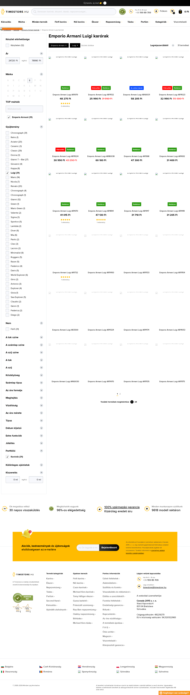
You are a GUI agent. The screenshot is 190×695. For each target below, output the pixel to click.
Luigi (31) (15, 172)
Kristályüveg (13, 375)
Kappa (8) (15, 168)
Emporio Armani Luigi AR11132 (101, 94)
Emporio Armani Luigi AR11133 (136, 272)
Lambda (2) (16, 226)
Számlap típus (14, 382)
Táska (49, 591)
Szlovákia (125, 671)
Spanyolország (89, 671)
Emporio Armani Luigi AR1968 (136, 156)
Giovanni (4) (16, 164)
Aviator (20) (16, 141)
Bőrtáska (77, 618)
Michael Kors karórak (83, 591)
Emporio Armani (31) (22, 117)
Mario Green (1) (18, 208)
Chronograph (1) (18, 195)
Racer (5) (15, 261)
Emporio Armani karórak (30, 30)
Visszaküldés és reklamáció (116, 591)
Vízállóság (12, 405)
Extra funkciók (14, 435)
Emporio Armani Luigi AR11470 (101, 381)
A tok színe (12, 337)
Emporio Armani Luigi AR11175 (172, 381)
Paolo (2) (15, 239)
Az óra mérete (14, 413)
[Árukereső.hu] (122, 14)
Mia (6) (14, 235)
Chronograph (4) (18, 190)
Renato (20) (16, 186)
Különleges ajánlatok (18, 465)
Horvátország (88, 666)
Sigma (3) (15, 217)
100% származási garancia (122, 507)
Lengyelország (127, 666)
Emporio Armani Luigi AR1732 (65, 272)
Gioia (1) (14, 292)
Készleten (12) (17, 45)
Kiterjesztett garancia (113, 645)
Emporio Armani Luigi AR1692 (172, 156)
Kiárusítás (51, 605)
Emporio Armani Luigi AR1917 (136, 211)
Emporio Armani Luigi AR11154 (172, 272)
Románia (47, 671)
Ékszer (49, 583)
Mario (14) (15, 177)
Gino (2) (14, 279)
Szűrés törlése (87, 45)
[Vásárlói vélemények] (11, 29)
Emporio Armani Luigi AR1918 (172, 211)
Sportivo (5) (16, 221)
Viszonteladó (109, 640)
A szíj (9, 367)
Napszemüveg (53, 587)
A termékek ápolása (112, 623)
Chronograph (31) (19, 132)
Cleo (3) (14, 243)
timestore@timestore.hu (154, 587)
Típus (9, 420)
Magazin (107, 636)
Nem (8, 323)
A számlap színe (15, 345)
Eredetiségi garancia (113, 605)
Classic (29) (16, 150)
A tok (9, 360)
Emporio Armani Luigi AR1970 (65, 211)
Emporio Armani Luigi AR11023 (172, 94)
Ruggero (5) (16, 257)
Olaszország (11, 671)
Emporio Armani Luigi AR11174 (136, 329)
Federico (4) (16, 266)
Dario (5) (15, 270)
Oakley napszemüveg (83, 614)
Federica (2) (16, 310)
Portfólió (10, 450)
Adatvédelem (109, 583)
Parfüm (49, 596)
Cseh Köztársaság (52, 666)
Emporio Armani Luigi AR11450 (101, 272)
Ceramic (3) (16, 146)
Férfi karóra (78, 578)
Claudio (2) (16, 301)
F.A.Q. (106, 627)
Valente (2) (16, 212)
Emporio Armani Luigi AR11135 (136, 381)
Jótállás (10, 443)
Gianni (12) (16, 199)
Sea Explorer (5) (18, 297)
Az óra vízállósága (112, 618)
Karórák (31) (17, 456)
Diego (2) (15, 314)
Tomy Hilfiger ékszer (83, 596)
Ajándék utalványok (56, 609)
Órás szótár (108, 631)
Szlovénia (163, 671)
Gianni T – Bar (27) (19, 159)
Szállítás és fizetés (112, 587)
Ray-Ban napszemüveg (84, 609)
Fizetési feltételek (111, 600)
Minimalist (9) (17, 252)
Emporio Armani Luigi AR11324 (101, 329)
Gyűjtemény (12, 126)
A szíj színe (12, 352)
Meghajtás (12, 397)
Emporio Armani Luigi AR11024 (65, 156)
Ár (7, 53)
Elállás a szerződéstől (113, 596)
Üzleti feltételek (110, 578)
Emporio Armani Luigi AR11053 (172, 329)
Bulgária (9, 666)
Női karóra (78, 583)
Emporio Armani (58, 45)
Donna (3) (15, 155)
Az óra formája (14, 390)
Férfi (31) (15, 329)
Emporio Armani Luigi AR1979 (65, 94)
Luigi (74, 45)
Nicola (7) (15, 181)
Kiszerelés (11, 472)
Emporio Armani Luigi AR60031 (136, 94)
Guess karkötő (80, 600)
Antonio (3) (16, 283)
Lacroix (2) (16, 248)
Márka (9, 74)
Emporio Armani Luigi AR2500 (65, 329)
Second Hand (53, 600)
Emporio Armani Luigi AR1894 (101, 211)
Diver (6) (15, 230)
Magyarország (166, 666)
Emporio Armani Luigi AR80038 (100, 156)
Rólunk (106, 609)
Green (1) (15, 203)
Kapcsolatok (109, 614)
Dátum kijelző (13, 428)
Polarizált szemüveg (83, 605)
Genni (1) (15, 306)
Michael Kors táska (82, 623)
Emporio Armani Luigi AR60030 (65, 381)
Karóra (49, 578)
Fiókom (163, 11)
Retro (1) (14, 137)
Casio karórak (80, 587)
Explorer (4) (16, 288)
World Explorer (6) (19, 275)
